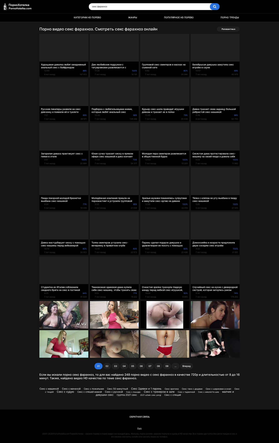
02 (107, 366)
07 (150, 366)
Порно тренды (230, 17)
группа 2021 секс (127, 394)
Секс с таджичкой (186, 392)
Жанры (132, 17)
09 (166, 366)
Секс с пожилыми (94, 388)
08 (158, 366)
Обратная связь (139, 416)
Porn (139, 428)
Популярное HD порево (179, 17)
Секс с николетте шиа (208, 392)
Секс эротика (172, 388)
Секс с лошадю (133, 392)
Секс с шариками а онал (218, 388)
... (175, 366)
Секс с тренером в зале (159, 391)
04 (124, 366)
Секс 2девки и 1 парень (146, 388)
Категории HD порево (87, 17)
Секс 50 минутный (117, 388)
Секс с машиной (49, 388)
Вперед (186, 366)
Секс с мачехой (71, 388)
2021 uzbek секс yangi (150, 395)
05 (132, 366)
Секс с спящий (172, 394)
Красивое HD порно (43, 17)
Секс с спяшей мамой (89, 391)
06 (141, 366)
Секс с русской (114, 391)
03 (115, 366)
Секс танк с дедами (192, 388)
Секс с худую (65, 391)
